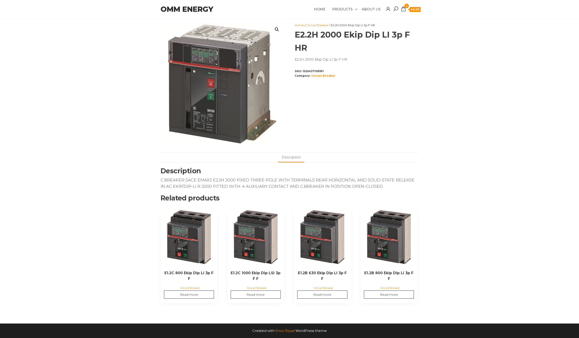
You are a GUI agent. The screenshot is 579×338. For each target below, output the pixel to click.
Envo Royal (284, 330)
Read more (189, 295)
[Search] (396, 9)
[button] (277, 29)
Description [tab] (291, 157)
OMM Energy (187, 9)
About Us (371, 9)
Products (342, 9)
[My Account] (388, 9)
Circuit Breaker (317, 25)
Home (319, 9)
